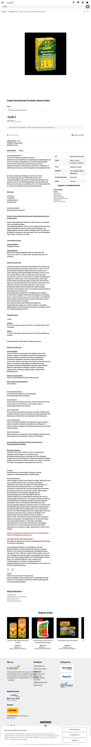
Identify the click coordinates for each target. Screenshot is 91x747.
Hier (8, 539)
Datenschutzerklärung (20, 739)
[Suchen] (88, 6)
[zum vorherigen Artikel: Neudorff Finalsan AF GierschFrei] (84, 11)
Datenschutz (37, 671)
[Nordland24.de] (10, 2)
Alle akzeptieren (74, 729)
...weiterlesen (11, 680)
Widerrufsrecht (38, 685)
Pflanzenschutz (18, 143)
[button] (83, 2)
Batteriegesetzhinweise (40, 682)
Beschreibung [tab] (11, 150)
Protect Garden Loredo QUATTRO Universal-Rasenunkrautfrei (42, 641)
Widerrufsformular (39, 666)
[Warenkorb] (87, 2)
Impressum (37, 679)
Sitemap (36, 677)
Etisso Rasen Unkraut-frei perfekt (67, 640)
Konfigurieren (74, 735)
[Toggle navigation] (2, 2)
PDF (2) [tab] (21, 150)
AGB (35, 674)
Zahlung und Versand (40, 669)
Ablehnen (75, 740)
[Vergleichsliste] (73, 2)
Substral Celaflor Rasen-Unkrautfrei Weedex (17, 641)
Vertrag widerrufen (45, 722)
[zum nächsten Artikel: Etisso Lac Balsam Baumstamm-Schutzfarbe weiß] (88, 11)
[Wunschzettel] (78, 2)
